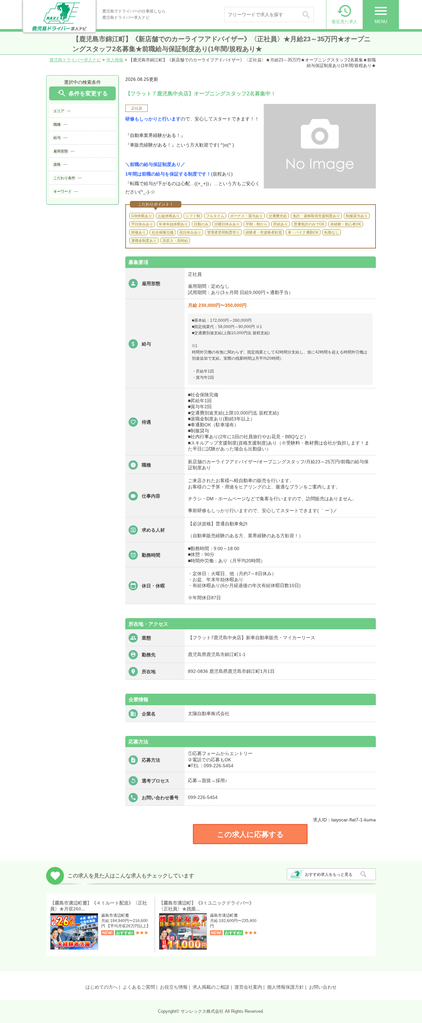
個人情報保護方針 (285, 987)
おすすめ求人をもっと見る (328, 874)
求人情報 (114, 59)
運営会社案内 (248, 987)
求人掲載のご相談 (211, 987)
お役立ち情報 (174, 987)
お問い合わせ (323, 987)
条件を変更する (82, 93)
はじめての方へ (101, 987)
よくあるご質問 (139, 987)
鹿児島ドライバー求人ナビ (75, 59)
